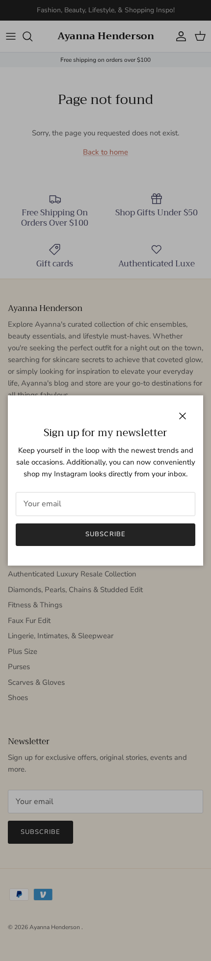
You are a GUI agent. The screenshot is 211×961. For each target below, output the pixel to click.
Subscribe (105, 534)
